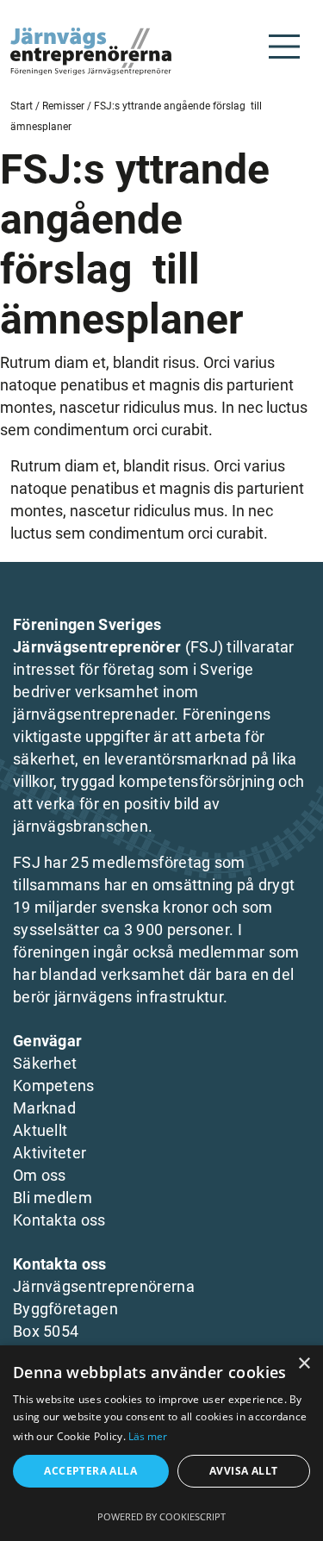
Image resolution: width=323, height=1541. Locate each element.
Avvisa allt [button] (243, 1470)
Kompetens (54, 1085)
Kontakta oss (59, 1220)
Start (21, 106)
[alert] (161, 1443)
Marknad (44, 1108)
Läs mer (147, 1436)
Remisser (63, 106)
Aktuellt (40, 1130)
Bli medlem (52, 1198)
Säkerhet (45, 1063)
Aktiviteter (49, 1153)
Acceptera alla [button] (90, 1470)
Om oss (39, 1175)
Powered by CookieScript (161, 1516)
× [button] (303, 1363)
